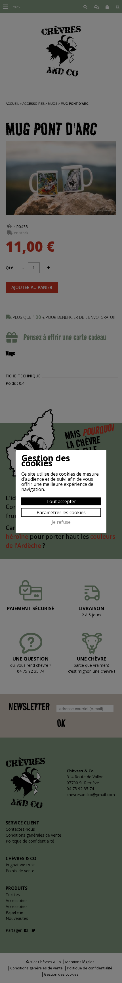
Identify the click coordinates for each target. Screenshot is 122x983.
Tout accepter (61, 501)
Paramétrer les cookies (61, 512)
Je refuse (61, 522)
